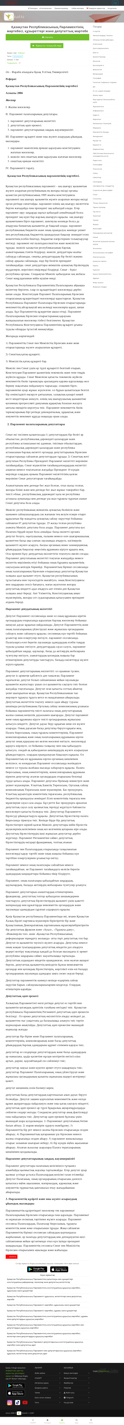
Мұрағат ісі (97, 145)
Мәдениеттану (98, 149)
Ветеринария (98, 74)
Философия (97, 229)
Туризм (95, 220)
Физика (95, 224)
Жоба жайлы (40, 1373)
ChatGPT (38, 1378)
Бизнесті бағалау (99, 57)
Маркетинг (97, 119)
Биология (96, 61)
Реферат (21, 53)
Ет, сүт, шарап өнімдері (101, 91)
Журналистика (98, 106)
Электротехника (99, 257)
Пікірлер (67, 1388)
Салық (95, 173)
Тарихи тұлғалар (99, 207)
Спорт (95, 194)
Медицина (97, 128)
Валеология (97, 69)
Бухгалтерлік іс (98, 65)
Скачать (48, 37)
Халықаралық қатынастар (102, 233)
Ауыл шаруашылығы (101, 48)
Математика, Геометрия (102, 123)
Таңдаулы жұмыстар (96, 8)
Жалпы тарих (98, 95)
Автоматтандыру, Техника (102, 35)
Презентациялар (61, 8)
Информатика (98, 111)
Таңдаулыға (12, 63)
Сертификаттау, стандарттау (103, 186)
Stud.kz (18, 16)
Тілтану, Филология (100, 203)
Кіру (115, 3)
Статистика (97, 199)
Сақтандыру (97, 182)
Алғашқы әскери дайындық (103, 40)
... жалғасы (11, 1256)
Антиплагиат (46, 8)
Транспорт (97, 216)
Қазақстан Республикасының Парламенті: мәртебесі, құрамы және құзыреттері (42, 1310)
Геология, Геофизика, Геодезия (104, 82)
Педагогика (97, 160)
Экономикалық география (103, 253)
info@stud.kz (103, 1371)
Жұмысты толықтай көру (48, 45)
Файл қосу (69, 1392)
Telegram (70, 1397)
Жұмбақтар (68, 1383)
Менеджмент (98, 136)
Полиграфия (97, 165)
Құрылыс (96, 270)
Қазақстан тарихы (99, 261)
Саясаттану (97, 177)
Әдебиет (96, 278)
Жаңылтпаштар (70, 1378)
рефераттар (11, 1370)
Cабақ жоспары (78, 8)
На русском (112, 8)
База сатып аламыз (43, 1397)
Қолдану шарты (41, 1388)
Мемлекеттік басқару (101, 132)
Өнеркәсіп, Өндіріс (100, 287)
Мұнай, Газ (97, 141)
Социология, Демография (102, 190)
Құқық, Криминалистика (102, 274)
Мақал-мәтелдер (71, 1373)
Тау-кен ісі (96, 212)
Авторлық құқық (42, 1383)
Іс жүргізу (96, 31)
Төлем (37, 1392)
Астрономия (97, 44)
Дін (94, 87)
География (97, 78)
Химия (95, 237)
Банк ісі (95, 52)
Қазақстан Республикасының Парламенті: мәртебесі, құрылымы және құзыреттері (43, 1305)
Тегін (37, 1402)
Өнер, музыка (98, 282)
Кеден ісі (96, 115)
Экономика (97, 248)
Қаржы (95, 265)
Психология (97, 169)
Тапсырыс (11, 3)
